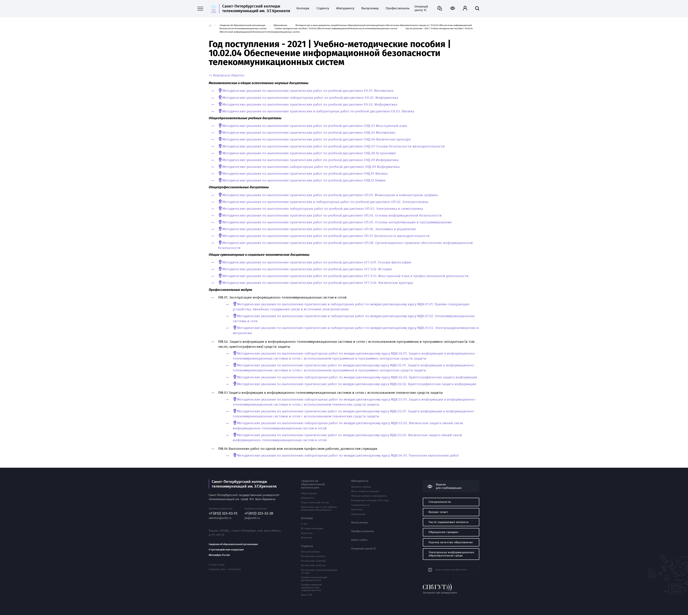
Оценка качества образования (451, 542)
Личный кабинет (311, 551)
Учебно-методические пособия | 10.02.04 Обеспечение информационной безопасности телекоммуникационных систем (336, 28)
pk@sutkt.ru (252, 518)
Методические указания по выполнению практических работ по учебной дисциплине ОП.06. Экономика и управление (319, 229)
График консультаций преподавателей (314, 579)
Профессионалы (396, 8)
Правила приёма (361, 486)
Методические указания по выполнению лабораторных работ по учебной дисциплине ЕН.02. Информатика (310, 98)
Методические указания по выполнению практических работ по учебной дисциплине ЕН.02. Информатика (309, 104)
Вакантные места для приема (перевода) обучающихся (319, 508)
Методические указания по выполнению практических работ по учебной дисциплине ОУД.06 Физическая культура (316, 139)
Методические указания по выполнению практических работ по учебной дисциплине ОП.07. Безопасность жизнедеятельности (326, 236)
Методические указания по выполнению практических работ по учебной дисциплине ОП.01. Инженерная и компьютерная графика (330, 195)
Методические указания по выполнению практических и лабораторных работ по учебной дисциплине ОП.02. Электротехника (325, 202)
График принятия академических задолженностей (311, 587)
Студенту (322, 8)
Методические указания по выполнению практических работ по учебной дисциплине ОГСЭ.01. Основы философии (316, 262)
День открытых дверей (365, 491)
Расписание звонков (313, 556)
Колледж (303, 8)
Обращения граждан (443, 532)
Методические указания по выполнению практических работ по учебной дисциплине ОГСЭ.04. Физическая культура (317, 283)
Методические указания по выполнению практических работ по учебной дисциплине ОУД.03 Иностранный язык (314, 126)
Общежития (358, 514)
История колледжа (312, 528)
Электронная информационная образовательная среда (451, 554)
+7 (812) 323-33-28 (258, 513)
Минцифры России (219, 555)
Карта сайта (359, 539)
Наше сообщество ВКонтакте (451, 569)
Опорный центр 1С (421, 8)
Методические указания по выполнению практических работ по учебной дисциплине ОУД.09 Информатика (310, 160)
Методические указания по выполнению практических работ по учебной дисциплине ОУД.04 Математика (308, 133)
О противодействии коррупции (226, 549)
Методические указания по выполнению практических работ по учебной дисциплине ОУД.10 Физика (305, 174)
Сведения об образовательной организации (242, 25)
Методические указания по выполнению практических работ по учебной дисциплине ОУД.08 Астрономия (309, 153)
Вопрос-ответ (438, 512)
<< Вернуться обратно (226, 75)
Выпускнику (370, 8)
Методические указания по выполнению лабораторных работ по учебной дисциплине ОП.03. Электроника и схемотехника (322, 209)
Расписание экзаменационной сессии (319, 571)
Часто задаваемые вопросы (449, 522)
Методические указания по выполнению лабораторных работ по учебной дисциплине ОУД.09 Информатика (311, 167)
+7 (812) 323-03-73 (223, 513)
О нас (304, 523)
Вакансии (306, 537)
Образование (280, 25)
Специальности (360, 505)
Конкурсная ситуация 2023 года (370, 500)
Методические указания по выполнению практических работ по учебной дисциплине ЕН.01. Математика (307, 91)
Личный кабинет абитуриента (369, 496)
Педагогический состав (315, 502)
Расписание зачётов (313, 565)
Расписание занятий (313, 561)
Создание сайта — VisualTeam (225, 569)
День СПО (306, 595)
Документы (307, 498)
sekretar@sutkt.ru (220, 518)
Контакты (307, 533)
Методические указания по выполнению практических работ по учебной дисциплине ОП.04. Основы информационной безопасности (332, 215)
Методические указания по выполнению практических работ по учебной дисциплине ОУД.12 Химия (304, 180)
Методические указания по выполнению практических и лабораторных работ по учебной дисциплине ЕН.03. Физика (318, 111)
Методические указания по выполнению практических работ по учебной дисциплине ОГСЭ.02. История (307, 269)
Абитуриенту (345, 8)
